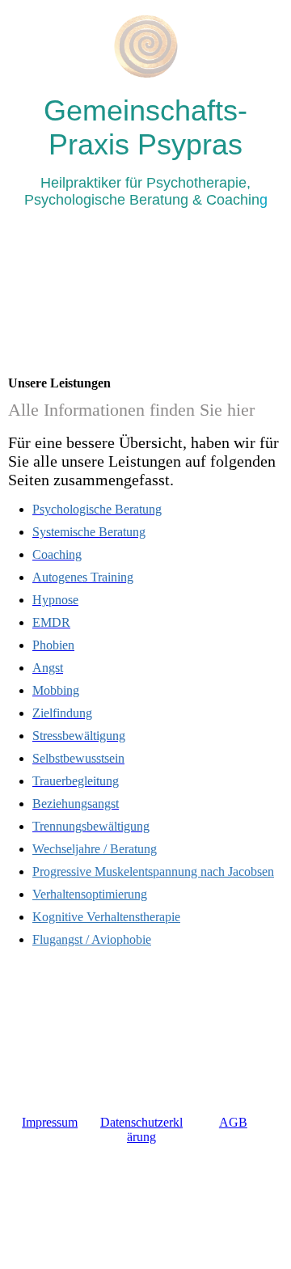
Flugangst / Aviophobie (91, 939)
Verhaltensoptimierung (89, 894)
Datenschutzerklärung (141, 1129)
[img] (146, 46)
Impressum (50, 1122)
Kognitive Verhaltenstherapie (106, 917)
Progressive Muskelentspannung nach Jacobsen (153, 871)
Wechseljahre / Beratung (94, 849)
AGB (233, 1122)
